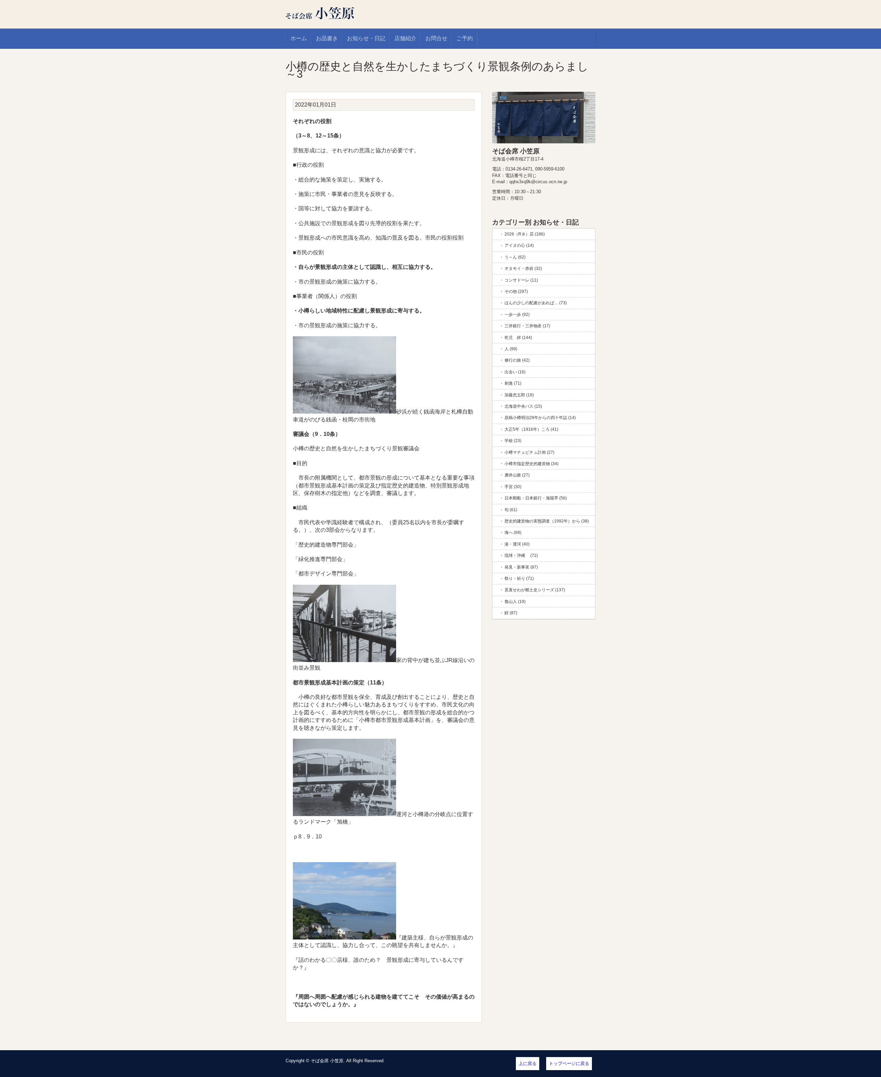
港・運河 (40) (517, 544)
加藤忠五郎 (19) (519, 395)
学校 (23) (513, 440)
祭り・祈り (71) (519, 578)
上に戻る (528, 1063)
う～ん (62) (515, 257)
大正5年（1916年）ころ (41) (531, 429)
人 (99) (511, 349)
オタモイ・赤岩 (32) (523, 268)
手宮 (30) (513, 486)
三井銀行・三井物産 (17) (527, 325)
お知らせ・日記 (366, 38)
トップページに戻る (569, 1063)
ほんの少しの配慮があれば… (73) (536, 302)
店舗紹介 (405, 38)
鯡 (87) (511, 613)
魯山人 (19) (515, 601)
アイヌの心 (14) (519, 245)
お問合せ (436, 38)
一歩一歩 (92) (517, 314)
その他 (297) (516, 291)
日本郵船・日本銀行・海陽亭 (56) (536, 498)
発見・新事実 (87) (521, 567)
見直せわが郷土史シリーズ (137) (535, 589)
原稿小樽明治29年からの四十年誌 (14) (540, 417)
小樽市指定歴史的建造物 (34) (532, 463)
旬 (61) (511, 509)
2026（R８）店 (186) (525, 234)
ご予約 (464, 38)
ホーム (298, 38)
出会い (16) (515, 372)
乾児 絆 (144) (518, 337)
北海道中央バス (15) (523, 406)
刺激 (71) (513, 383)
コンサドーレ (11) (521, 280)
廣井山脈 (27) (517, 475)
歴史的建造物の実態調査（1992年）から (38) (547, 521)
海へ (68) (513, 532)
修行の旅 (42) (517, 360)
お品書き (327, 38)
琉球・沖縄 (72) (521, 555)
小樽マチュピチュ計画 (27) (529, 452)
